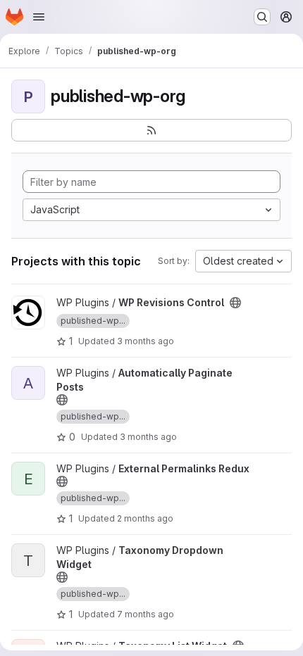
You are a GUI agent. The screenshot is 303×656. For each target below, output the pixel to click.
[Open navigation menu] (38, 17)
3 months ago (145, 341)
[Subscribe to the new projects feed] (151, 130)
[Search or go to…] (262, 16)
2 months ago (145, 518)
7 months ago (145, 614)
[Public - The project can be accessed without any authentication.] (235, 302)
